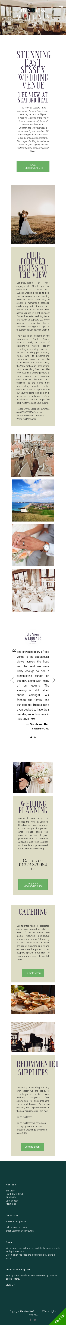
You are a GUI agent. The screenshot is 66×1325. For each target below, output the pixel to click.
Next (53, 690)
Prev (12, 690)
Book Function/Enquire (33, 166)
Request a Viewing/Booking (33, 903)
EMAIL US (29, 409)
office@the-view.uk (24, 1250)
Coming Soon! (32, 1165)
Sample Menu (33, 992)
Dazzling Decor (24, 1136)
